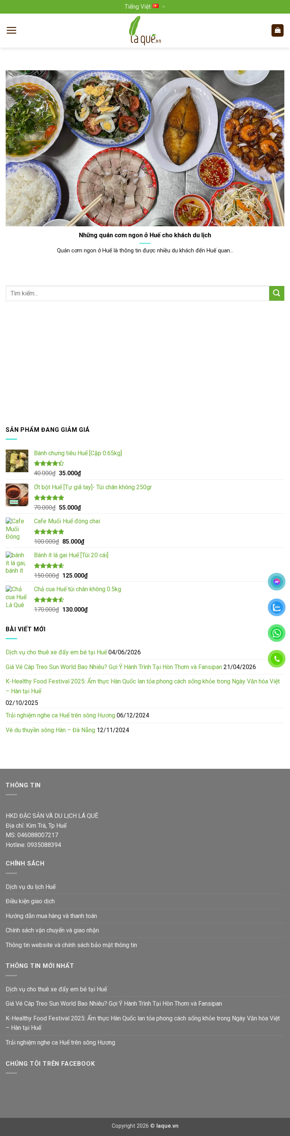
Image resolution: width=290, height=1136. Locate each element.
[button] (11, 30)
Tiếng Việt (138, 6)
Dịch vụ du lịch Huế (31, 886)
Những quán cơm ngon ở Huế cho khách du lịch (145, 235)
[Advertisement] (145, 363)
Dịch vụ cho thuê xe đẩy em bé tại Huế (56, 652)
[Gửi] (276, 293)
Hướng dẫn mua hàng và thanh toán (51, 916)
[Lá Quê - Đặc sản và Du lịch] (145, 31)
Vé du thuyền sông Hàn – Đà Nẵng (50, 730)
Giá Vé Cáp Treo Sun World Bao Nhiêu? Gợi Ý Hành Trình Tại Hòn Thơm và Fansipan (114, 667)
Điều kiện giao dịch (30, 901)
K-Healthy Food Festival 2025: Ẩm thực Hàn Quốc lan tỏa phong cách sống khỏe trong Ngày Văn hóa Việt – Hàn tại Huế (143, 686)
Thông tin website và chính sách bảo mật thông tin (71, 945)
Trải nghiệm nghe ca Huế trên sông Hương (60, 715)
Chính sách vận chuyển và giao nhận (52, 930)
